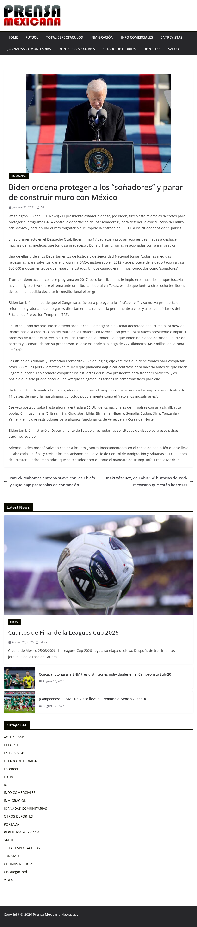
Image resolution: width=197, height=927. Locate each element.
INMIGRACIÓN (102, 37)
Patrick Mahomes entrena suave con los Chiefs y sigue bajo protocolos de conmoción (52, 481)
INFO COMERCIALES (137, 37)
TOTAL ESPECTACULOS (64, 37)
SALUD (173, 49)
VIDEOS (10, 879)
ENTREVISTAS (171, 37)
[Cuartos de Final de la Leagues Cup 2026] (98, 565)
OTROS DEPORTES (18, 816)
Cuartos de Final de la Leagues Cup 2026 (63, 632)
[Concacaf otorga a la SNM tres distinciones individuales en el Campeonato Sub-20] (19, 678)
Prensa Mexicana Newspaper (56, 914)
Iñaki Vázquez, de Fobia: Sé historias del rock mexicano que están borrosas (146, 481)
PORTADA (11, 824)
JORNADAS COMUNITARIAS (29, 49)
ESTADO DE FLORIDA (119, 49)
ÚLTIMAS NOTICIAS (19, 864)
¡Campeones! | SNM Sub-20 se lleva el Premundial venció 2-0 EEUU (93, 699)
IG (5, 784)
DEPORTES (151, 49)
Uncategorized (15, 871)
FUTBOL (32, 37)
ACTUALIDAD (14, 737)
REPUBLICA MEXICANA (77, 49)
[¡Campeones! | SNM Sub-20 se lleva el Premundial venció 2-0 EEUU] (19, 702)
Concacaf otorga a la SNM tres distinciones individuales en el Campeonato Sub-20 (105, 674)
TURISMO (11, 856)
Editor (45, 207)
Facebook (11, 769)
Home (13, 37)
